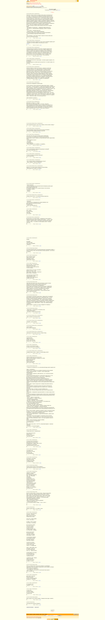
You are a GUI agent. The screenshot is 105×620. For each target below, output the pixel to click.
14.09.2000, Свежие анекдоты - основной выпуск (33, 128)
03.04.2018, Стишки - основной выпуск (31, 574)
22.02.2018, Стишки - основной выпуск (31, 344)
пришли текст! (76, 614)
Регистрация (33, 1)
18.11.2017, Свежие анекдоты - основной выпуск (33, 183)
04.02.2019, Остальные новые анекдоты (32, 308)
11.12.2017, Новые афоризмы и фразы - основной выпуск (34, 331)
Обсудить (34, 79)
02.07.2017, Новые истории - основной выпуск (32, 134)
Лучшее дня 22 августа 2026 (33, 0)
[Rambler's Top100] (49, 619)
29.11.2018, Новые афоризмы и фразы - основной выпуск (34, 315)
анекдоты (30, 614)
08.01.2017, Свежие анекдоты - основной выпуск (33, 153)
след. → (53, 12)
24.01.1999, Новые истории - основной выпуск (32, 101)
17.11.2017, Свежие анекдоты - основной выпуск (33, 40)
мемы (41, 614)
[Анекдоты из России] (28, 1)
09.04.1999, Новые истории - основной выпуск (32, 66)
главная (27, 614)
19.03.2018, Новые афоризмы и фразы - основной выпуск (34, 123)
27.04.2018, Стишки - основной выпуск (31, 471)
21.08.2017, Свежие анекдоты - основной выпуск (33, 58)
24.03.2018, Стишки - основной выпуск (31, 336)
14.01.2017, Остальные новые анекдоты (32, 465)
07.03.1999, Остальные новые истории (31, 281)
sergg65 (41, 56)
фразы (43, 614)
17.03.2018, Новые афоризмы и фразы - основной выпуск (34, 320)
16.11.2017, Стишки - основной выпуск (31, 429)
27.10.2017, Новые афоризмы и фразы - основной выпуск (34, 350)
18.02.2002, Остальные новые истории (31, 564)
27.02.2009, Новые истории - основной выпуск (32, 47)
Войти (31, 1)
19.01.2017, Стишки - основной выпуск (31, 263)
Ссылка (34, 151)
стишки (46, 614)
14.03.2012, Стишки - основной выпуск (31, 355)
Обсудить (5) (34, 64)
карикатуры (37, 614)
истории (34, 614)
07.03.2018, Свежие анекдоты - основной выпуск (33, 147)
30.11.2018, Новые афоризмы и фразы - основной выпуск (34, 325)
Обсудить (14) (34, 145)
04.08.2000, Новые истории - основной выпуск (32, 13)
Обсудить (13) (34, 56)
